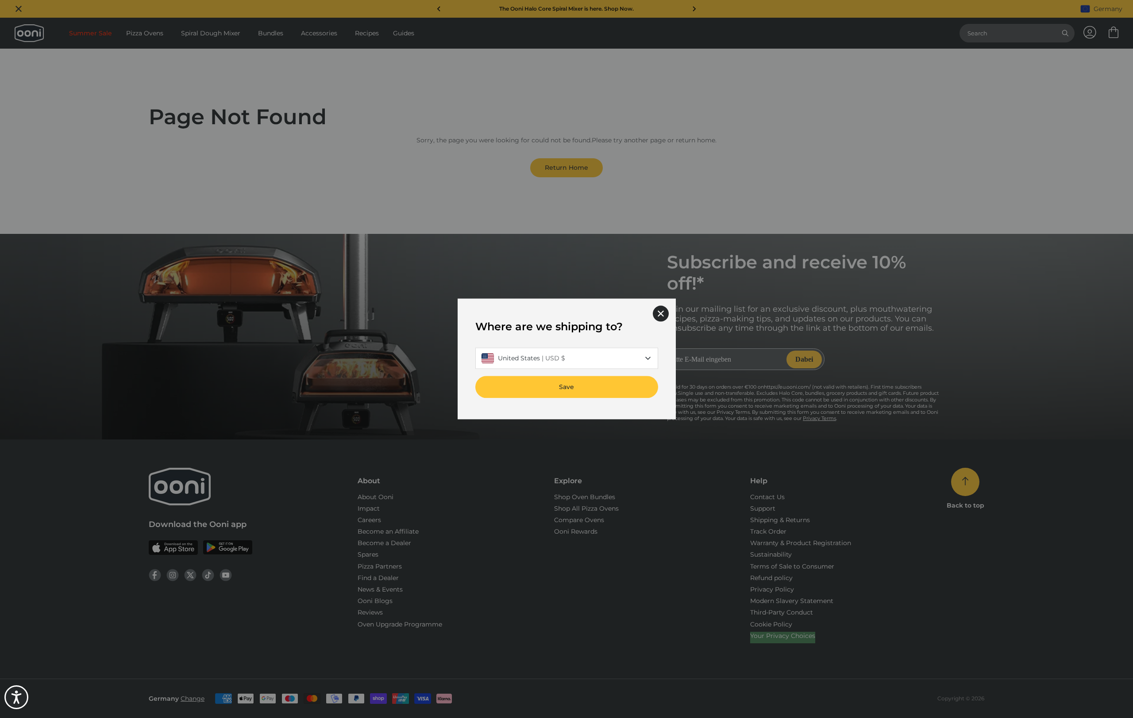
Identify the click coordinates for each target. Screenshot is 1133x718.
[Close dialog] (661, 313)
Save (566, 387)
